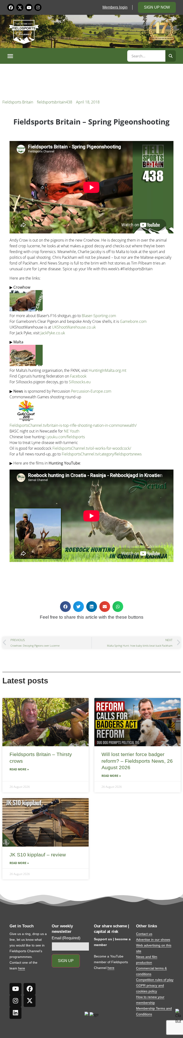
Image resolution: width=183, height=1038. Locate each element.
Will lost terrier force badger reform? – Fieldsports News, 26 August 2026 (137, 760)
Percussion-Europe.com (91, 391)
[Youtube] (28, 7)
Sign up (66, 961)
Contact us (144, 934)
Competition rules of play (154, 980)
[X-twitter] (19, 7)
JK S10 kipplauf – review (38, 854)
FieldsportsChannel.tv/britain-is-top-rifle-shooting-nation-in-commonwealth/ (73, 425)
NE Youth (71, 431)
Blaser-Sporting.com (99, 315)
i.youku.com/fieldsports (65, 436)
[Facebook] (10, 7)
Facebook (78, 376)
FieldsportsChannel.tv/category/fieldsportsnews (102, 454)
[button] (66, 56)
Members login (114, 7)
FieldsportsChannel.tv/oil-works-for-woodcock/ (91, 448)
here (21, 968)
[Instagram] (37, 7)
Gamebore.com (133, 321)
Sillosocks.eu (80, 381)
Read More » (19, 769)
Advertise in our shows (153, 939)
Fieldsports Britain (17, 102)
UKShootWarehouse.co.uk (74, 327)
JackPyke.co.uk (53, 332)
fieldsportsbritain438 (54, 102)
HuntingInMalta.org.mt (107, 370)
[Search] (170, 56)
